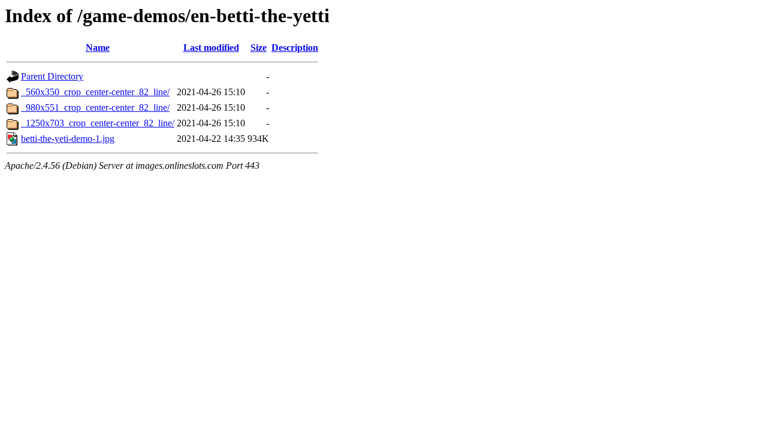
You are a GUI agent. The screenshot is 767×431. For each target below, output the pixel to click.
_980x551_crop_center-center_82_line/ (95, 107)
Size (258, 48)
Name (98, 48)
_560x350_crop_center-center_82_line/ (95, 92)
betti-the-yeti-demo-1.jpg (67, 138)
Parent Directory (52, 76)
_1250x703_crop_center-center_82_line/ (97, 123)
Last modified (211, 48)
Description (294, 48)
